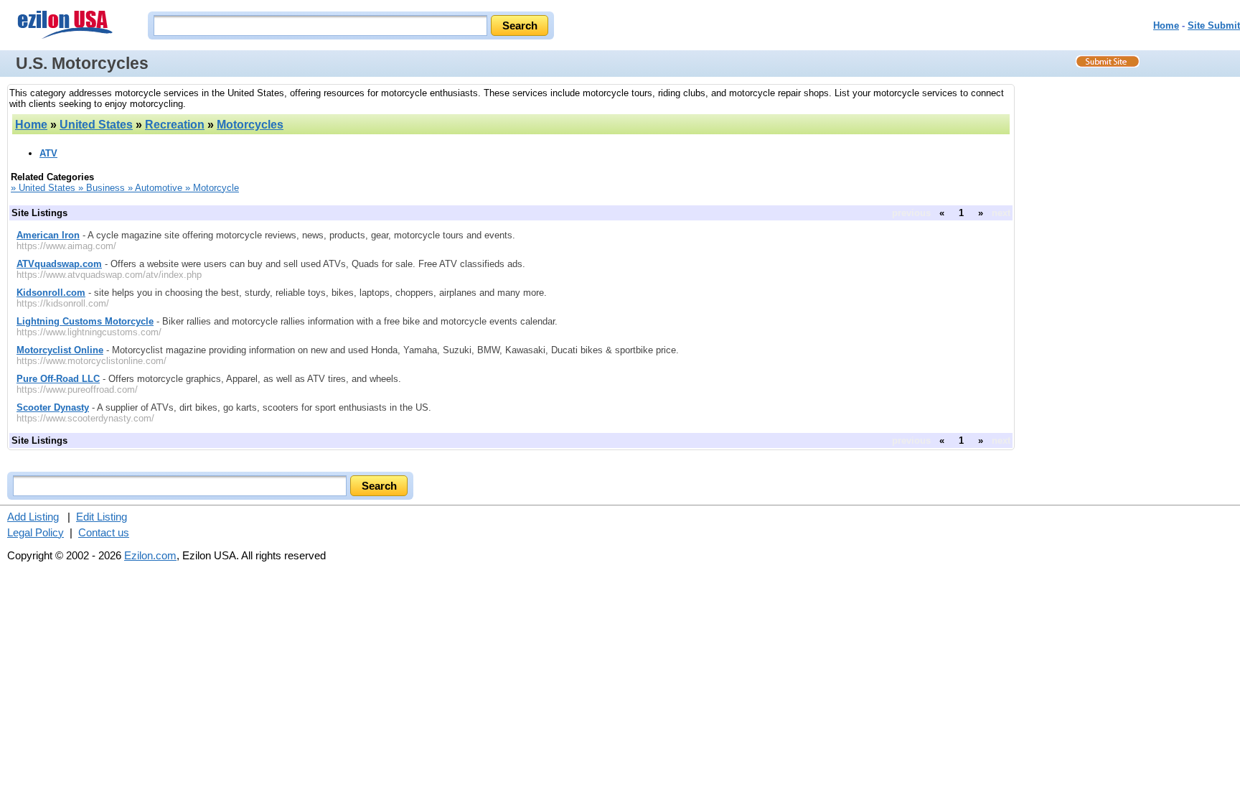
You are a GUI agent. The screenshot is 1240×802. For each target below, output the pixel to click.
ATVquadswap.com (59, 263)
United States (96, 124)
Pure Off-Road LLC (58, 378)
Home (1166, 25)
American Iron (48, 235)
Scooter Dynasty (53, 407)
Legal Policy (35, 532)
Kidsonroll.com (51, 292)
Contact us (103, 532)
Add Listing (33, 516)
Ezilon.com (150, 555)
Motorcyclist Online (60, 350)
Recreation (175, 124)
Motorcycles (250, 124)
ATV (48, 153)
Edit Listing (101, 516)
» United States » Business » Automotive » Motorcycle (125, 187)
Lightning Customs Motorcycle (85, 321)
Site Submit (1214, 25)
